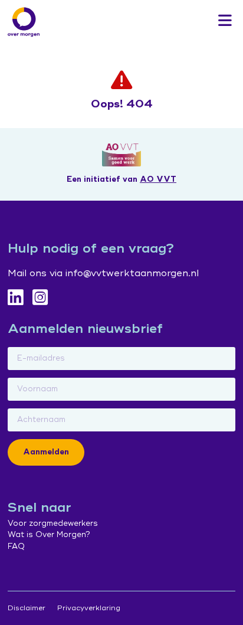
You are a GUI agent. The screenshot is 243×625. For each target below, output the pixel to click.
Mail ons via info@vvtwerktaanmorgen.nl (103, 273)
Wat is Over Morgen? (49, 534)
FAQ (16, 546)
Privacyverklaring (88, 608)
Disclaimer (26, 608)
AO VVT (158, 179)
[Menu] (225, 21)
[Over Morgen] (24, 22)
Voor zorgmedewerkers (53, 523)
